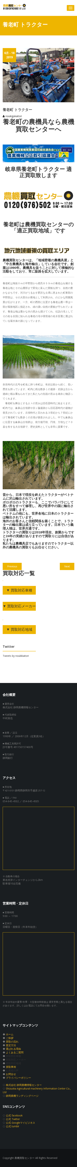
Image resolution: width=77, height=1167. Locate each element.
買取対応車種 (13, 1056)
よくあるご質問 (14, 1052)
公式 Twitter (13, 1119)
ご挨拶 (9, 1038)
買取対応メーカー (16, 1059)
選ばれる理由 (13, 1048)
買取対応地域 (13, 1063)
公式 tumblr (12, 1126)
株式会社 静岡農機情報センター (24, 1085)
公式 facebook (14, 1115)
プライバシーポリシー (18, 1077)
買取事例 (11, 1067)
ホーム (9, 1034)
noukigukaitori (14, 116)
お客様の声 (12, 1070)
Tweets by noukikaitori (16, 655)
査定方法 (11, 1045)
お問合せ (11, 1074)
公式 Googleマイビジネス (20, 1122)
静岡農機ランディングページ (22, 1095)
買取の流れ (12, 1041)
